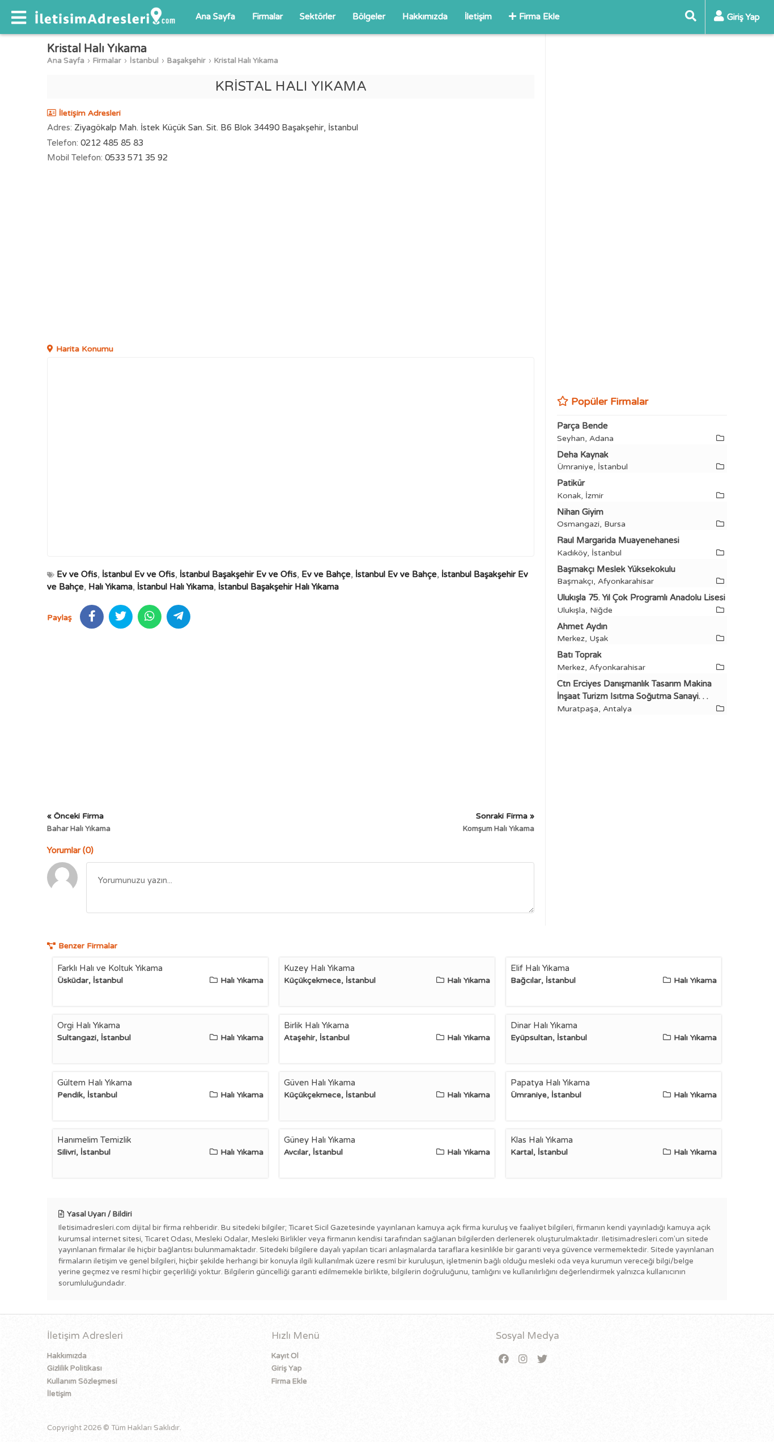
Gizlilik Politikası (74, 1368)
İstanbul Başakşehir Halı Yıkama (278, 587)
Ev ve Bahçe (326, 574)
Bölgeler (368, 16)
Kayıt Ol (285, 1355)
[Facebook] (504, 1359)
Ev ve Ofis (77, 574)
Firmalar (267, 16)
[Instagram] (523, 1359)
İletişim (478, 16)
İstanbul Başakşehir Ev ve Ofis (238, 574)
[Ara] (691, 17)
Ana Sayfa (215, 16)
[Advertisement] (290, 255)
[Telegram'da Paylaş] (178, 617)
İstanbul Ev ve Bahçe (396, 574)
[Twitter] (542, 1359)
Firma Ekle (539, 16)
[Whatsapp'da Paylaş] (149, 617)
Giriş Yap (286, 1368)
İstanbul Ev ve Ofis (138, 574)
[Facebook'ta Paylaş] (92, 617)
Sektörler (317, 16)
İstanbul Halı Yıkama (175, 587)
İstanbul (144, 60)
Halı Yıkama (110, 587)
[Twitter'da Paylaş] (121, 617)
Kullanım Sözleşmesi (82, 1381)
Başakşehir (186, 60)
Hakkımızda (425, 16)
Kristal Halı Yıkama (246, 60)
